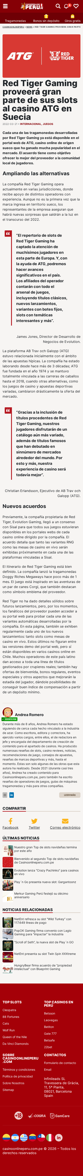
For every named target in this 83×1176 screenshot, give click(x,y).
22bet (48, 1047)
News (29, 27)
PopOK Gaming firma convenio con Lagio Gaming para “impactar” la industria (42, 932)
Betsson (49, 1013)
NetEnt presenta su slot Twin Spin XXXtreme (45, 954)
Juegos (48, 124)
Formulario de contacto (60, 1063)
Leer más (70, 795)
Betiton (49, 1027)
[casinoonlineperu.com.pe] (32, 6)
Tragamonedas (15, 21)
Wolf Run (9, 1030)
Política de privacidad (18, 1076)
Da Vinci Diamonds (16, 1043)
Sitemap (8, 1090)
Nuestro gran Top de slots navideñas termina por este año (45, 849)
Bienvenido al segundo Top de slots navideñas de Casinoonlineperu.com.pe (46, 860)
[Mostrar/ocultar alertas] (58, 6)
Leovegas (51, 1020)
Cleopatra (9, 1010)
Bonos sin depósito (46, 21)
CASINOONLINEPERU (13, 27)
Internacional (30, 124)
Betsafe (49, 1040)
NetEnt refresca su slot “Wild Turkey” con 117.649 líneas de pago (42, 920)
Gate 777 (50, 1033)
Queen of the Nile (15, 1037)
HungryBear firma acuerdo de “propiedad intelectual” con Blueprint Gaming (43, 967)
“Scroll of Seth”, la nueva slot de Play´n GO (44, 942)
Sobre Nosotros (13, 1083)
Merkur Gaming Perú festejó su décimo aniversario (41, 895)
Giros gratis (72, 21)
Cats (6, 1023)
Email (47, 1069)
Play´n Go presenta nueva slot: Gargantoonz (45, 882)
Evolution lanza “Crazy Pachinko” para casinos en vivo (46, 872)
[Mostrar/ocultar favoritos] (76, 6)
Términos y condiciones (19, 1069)
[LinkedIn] (11, 795)
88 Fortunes (11, 1016)
